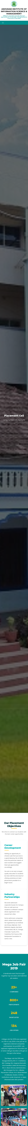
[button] (24, 1118)
